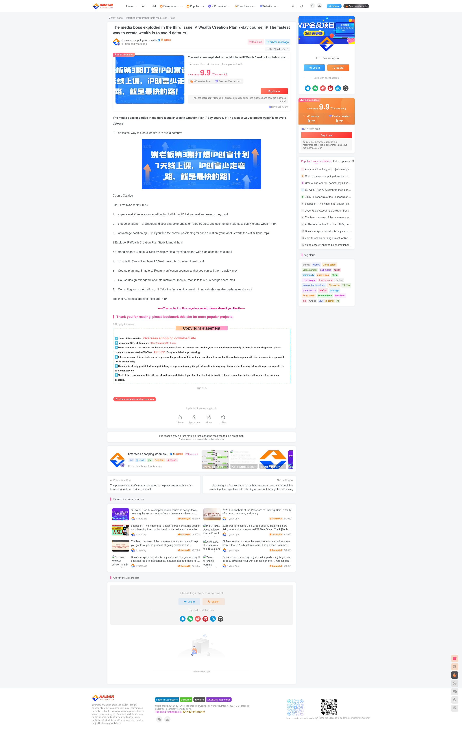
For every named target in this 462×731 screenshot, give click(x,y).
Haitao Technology (167, 708)
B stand (329, 300)
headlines (340, 295)
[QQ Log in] (183, 619)
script (337, 269)
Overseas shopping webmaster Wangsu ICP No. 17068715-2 (209, 705)
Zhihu (334, 275)
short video (323, 275)
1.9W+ (142, 460)
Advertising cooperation (218, 699)
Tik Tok (346, 285)
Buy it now (274, 91)
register (215, 601)
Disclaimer (186, 699)
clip (304, 300)
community (308, 275)
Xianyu (316, 264)
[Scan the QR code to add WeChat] (454, 691)
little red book (325, 295)
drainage (334, 290)
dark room (199, 699)
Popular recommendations (316, 161)
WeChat (323, 290)
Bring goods (309, 295)
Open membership (358, 6)
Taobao (339, 280)
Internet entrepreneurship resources (146, 17)
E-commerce (325, 280)
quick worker (309, 290)
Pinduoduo (333, 285)
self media (325, 269)
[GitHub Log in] (220, 619)
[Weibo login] (198, 619)
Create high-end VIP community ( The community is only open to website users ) (351, 183)
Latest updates (341, 161)
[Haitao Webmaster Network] (103, 697)
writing (312, 300)
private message (279, 42)
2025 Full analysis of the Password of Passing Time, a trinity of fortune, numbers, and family (257, 511)
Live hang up (309, 280)
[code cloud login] (205, 619)
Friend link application (167, 699)
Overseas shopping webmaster (139, 40)
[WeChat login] (190, 619)
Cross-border (329, 264)
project (306, 264)
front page (116, 17)
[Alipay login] (213, 619)
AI (338, 300)
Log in (191, 601)
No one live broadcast (314, 285)
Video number (310, 269)
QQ (320, 300)
